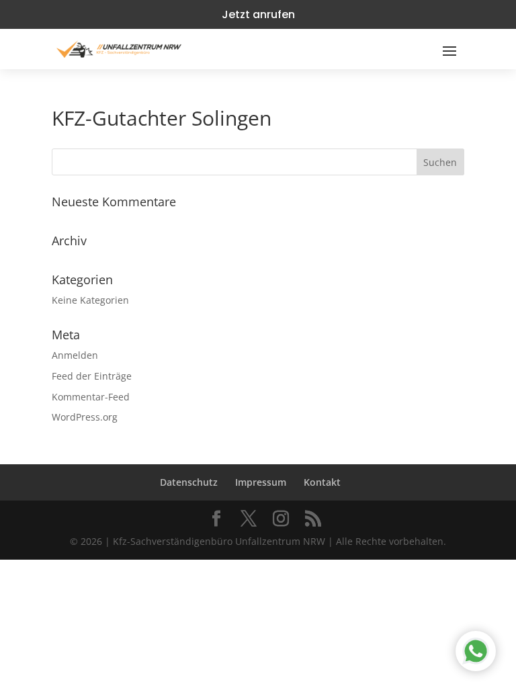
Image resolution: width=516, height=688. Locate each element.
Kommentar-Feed (91, 396)
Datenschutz (189, 482)
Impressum (260, 482)
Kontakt (322, 482)
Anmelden (75, 355)
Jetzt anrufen (258, 14)
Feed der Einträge (92, 376)
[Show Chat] (476, 651)
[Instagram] (281, 519)
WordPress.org (85, 417)
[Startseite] (119, 49)
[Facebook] (216, 519)
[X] (249, 519)
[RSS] (313, 519)
